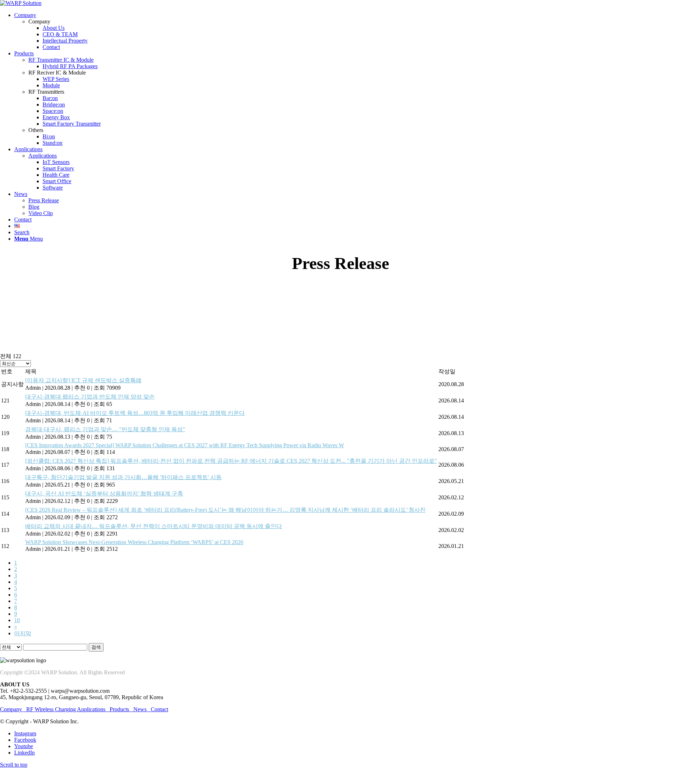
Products (119, 709)
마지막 (22, 633)
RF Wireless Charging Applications (65, 709)
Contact (159, 709)
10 (17, 620)
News (139, 709)
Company (13, 709)
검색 (96, 647)
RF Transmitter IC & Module (61, 60)
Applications (42, 156)
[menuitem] (347, 31)
